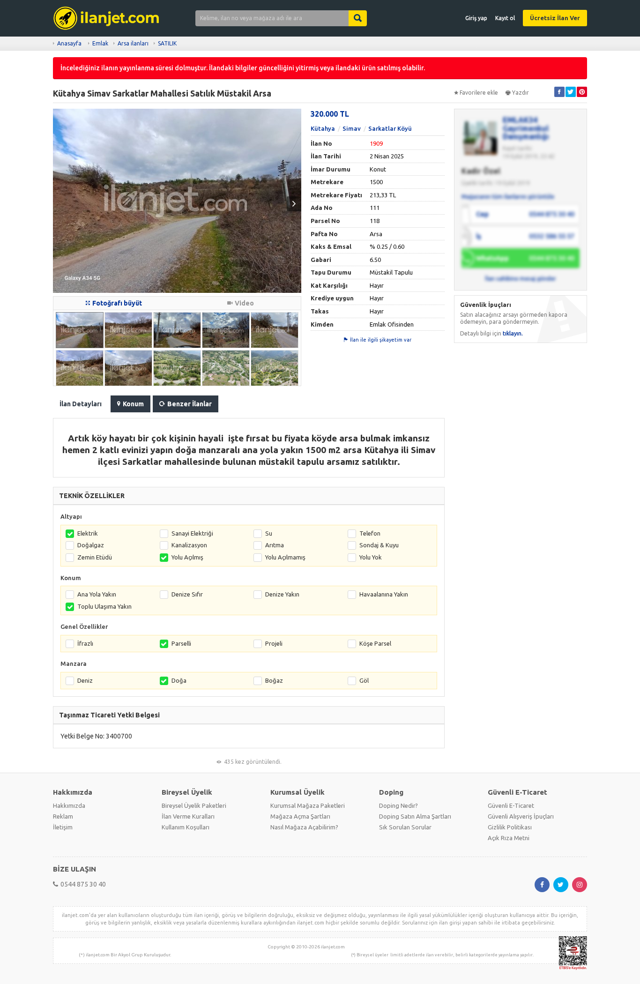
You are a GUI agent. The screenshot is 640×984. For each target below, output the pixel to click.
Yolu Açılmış (187, 557)
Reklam (63, 816)
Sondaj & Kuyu (379, 545)
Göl (364, 680)
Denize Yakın (282, 594)
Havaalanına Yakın (383, 594)
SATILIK (167, 43)
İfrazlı (85, 643)
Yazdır (520, 92)
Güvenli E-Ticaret (511, 805)
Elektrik (87, 533)
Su (268, 533)
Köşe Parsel (375, 643)
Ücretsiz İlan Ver (555, 18)
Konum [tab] (133, 404)
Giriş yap (476, 18)
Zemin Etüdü (94, 557)
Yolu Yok (370, 557)
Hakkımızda (69, 805)
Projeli (274, 643)
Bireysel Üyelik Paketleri (194, 805)
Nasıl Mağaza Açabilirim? (304, 827)
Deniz (85, 680)
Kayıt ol (505, 18)
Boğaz (274, 680)
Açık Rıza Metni (508, 838)
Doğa (178, 680)
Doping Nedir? (398, 805)
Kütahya (323, 128)
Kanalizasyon (189, 545)
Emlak (100, 43)
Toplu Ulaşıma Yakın (104, 606)
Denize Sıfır (187, 594)
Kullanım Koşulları (185, 827)
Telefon (369, 533)
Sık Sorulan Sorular (405, 827)
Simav (351, 128)
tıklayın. (513, 333)
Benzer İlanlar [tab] (189, 404)
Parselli (181, 643)
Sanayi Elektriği (192, 533)
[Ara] (358, 18)
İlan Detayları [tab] (81, 404)
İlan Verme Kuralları (188, 816)
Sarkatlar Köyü (390, 128)
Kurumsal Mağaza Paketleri (307, 805)
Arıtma (274, 545)
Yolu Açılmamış (285, 557)
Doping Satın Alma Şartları (415, 816)
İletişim (63, 827)
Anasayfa (69, 43)
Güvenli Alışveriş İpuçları (521, 816)
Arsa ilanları (133, 43)
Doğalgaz (90, 545)
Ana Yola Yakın (96, 594)
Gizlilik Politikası (510, 827)
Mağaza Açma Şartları (300, 816)
